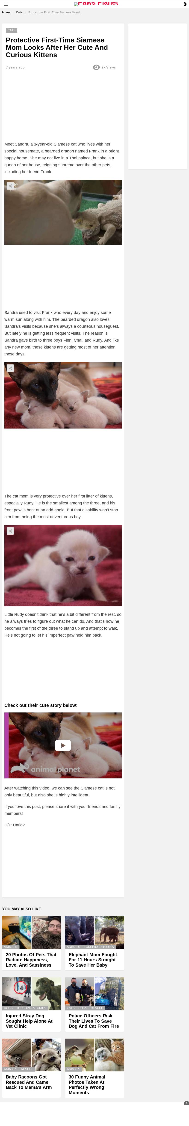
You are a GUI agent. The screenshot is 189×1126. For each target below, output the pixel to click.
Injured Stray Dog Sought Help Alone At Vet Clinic (29, 1021)
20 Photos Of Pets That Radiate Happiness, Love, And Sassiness (31, 960)
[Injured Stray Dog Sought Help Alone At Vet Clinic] (31, 993)
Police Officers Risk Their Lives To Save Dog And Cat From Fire (94, 1021)
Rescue (97, 1008)
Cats (71, 1008)
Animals (10, 947)
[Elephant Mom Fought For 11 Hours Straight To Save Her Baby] (94, 932)
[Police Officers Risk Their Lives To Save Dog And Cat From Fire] (94, 993)
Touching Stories (99, 947)
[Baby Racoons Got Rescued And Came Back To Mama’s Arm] (31, 1055)
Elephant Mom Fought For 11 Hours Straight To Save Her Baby (93, 960)
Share (10, 186)
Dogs (8, 1008)
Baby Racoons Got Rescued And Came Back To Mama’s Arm (29, 1082)
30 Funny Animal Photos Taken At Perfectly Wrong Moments (87, 1084)
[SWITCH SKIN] (185, 4)
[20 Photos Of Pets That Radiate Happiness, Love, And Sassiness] (31, 932)
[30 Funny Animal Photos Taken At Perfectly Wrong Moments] (94, 1055)
